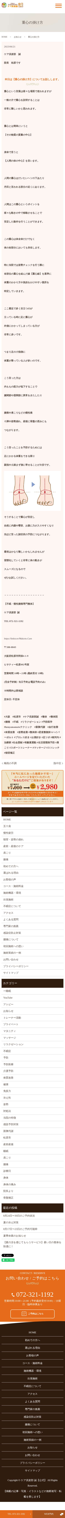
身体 (5, 1177)
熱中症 (57, 763)
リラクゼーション (13, 1044)
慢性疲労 (8, 833)
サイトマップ (10, 972)
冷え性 (7, 1097)
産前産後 (8, 1144)
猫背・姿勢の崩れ (13, 839)
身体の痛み (9, 1184)
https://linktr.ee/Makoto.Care (18, 638)
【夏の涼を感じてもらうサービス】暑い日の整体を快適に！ (32, 1244)
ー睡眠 (7, 991)
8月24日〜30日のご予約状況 (19, 1215)
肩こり (7, 852)
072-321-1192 (34, 1294)
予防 (5, 1057)
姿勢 (5, 1104)
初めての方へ (10, 866)
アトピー (8, 1004)
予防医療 (8, 1064)
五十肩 (7, 826)
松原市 (7, 1137)
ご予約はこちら (36, 1314)
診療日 (7, 1171)
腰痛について (10, 939)
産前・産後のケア (13, 846)
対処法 (7, 1111)
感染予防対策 (10, 1124)
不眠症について (12, 906)
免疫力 (7, 1091)
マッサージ (9, 1037)
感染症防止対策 (12, 933)
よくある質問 (10, 919)
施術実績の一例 (12, 952)
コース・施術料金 (13, 886)
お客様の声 (9, 879)
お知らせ (17, 37)
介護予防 (8, 1071)
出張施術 (8, 899)
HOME (4, 37)
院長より (8, 1191)
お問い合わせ (10, 959)
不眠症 (7, 1051)
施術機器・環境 (12, 892)
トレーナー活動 (12, 1017)
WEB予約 (48, 1514)
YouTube (7, 997)
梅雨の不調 (10, 763)
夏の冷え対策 (10, 1222)
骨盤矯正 (8, 1197)
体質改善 (8, 1077)
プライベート (10, 1024)
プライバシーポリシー (16, 966)
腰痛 (5, 1164)
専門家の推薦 (10, 926)
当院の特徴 (9, 1117)
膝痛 (5, 859)
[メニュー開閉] (58, 6)
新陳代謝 (8, 1131)
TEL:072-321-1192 (16, 1514)
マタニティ (9, 1031)
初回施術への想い (13, 946)
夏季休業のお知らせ (14, 1235)
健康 (5, 1084)
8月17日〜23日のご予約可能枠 (20, 1229)
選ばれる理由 (10, 872)
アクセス (8, 913)
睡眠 (5, 1151)
